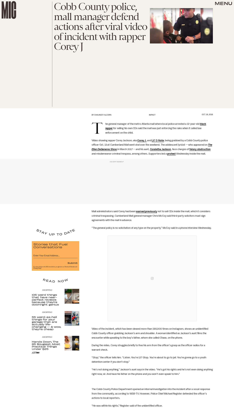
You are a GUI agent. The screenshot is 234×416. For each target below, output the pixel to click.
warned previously (146, 211)
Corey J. (142, 140)
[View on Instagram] (152, 278)
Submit (73, 262)
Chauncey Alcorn (102, 115)
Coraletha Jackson (160, 149)
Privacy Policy (37, 268)
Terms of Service (70, 266)
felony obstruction (200, 149)
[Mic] (9, 10)
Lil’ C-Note (158, 140)
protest (171, 153)
